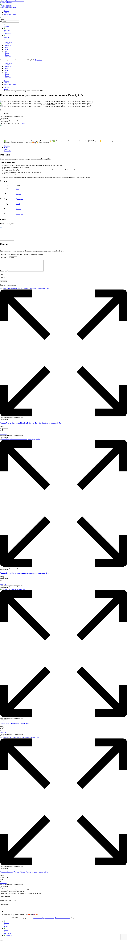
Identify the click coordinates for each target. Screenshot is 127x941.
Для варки (19, 199)
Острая (18, 194)
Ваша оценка (4, 257)
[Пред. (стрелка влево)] (0, 940)
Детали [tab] (6, 147)
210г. (17, 189)
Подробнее (38, 60)
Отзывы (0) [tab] (7, 151)
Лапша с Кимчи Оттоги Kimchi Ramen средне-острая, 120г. (24, 872)
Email (2, 277)
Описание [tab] (7, 146)
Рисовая (18, 209)
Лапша (6, 89)
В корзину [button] (3, 434)
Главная (6, 87)
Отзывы (6, 11)
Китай (18, 204)
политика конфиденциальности (43, 918)
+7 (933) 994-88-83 (6, 2)
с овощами (19, 214)
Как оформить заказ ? (10, 14)
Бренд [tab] (6, 149)
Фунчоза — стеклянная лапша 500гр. (15, 723)
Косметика (7, 44)
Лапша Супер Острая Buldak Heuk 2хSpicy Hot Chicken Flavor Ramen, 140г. (30, 423)
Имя (2, 274)
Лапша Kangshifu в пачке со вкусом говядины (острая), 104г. (24, 573)
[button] (11, 116)
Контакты (7, 12)
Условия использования (62, 918)
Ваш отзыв (4, 271)
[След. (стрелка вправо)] (2, 940)
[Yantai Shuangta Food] (7, 137)
